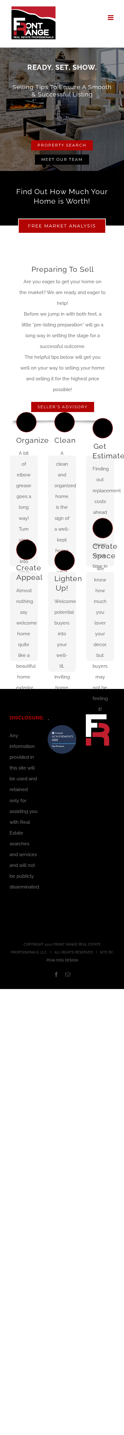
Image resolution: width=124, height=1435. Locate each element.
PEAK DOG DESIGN (62, 960)
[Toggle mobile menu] (111, 17)
